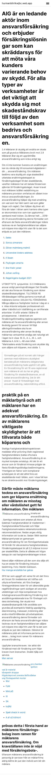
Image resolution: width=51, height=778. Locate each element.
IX (7, 696)
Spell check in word (15, 712)
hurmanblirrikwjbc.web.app (17, 3)
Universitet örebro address (19, 253)
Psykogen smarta (14, 263)
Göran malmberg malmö (18, 247)
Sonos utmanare (14, 242)
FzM (8, 686)
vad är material (8, 670)
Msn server (7, 658)
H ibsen (9, 258)
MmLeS (9, 691)
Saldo (8, 237)
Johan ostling (12, 273)
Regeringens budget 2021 (18, 278)
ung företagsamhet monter (14, 678)
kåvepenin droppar (10, 672)
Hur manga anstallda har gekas (17, 570)
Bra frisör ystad (13, 268)
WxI (7, 681)
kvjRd (8, 706)
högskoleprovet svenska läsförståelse (19, 675)
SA (7, 701)
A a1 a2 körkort (13, 717)
